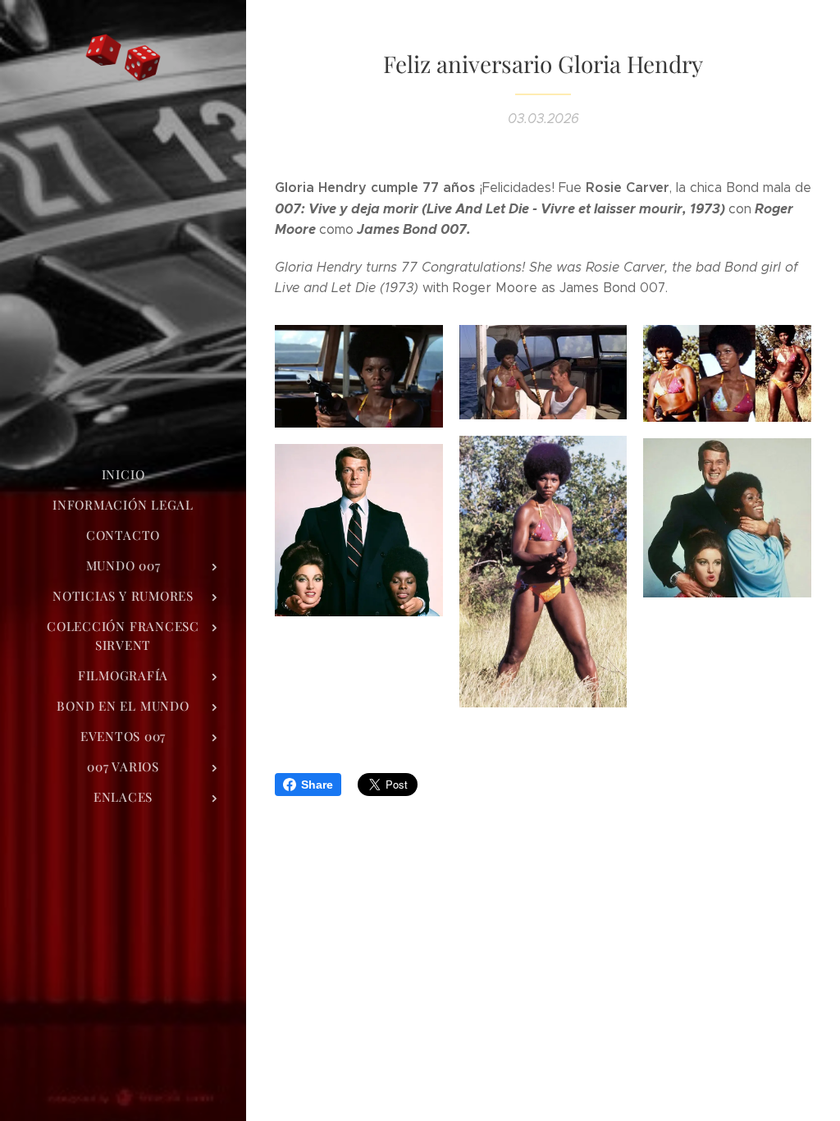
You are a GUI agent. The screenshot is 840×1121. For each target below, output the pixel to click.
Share (317, 784)
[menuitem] (123, 474)
